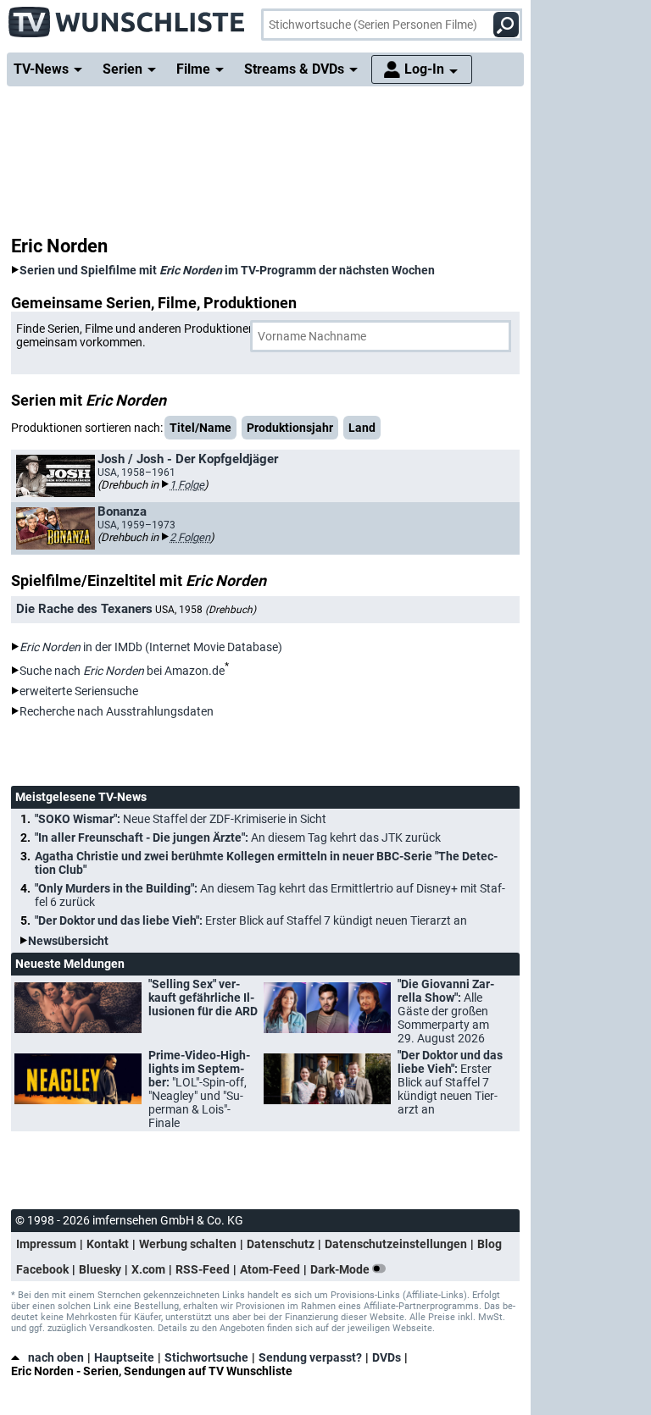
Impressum (46, 1244)
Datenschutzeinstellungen (396, 1244)
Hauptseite (124, 1357)
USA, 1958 (205, 610)
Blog (489, 1244)
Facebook (42, 1269)
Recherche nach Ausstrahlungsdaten (116, 711)
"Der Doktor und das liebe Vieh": (251, 920)
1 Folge (187, 484)
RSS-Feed (202, 1269)
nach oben (56, 1357)
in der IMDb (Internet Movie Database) (150, 647)
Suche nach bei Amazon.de (122, 670)
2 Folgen (190, 537)
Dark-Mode (341, 1269)
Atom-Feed (270, 1269)
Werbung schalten (187, 1244)
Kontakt (107, 1244)
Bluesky (100, 1269)
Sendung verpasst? (310, 1357)
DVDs (386, 1357)
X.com (148, 1269)
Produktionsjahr (290, 427)
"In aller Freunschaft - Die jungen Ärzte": (238, 837)
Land (362, 427)
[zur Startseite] (127, 17)
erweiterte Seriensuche (78, 691)
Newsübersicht (68, 941)
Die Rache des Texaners (84, 608)
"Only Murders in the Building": (270, 895)
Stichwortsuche (206, 1357)
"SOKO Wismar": (180, 819)
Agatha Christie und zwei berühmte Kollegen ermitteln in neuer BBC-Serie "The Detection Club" (266, 862)
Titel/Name (200, 427)
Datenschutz (280, 1244)
